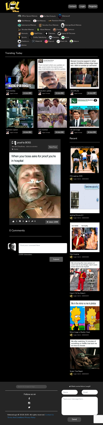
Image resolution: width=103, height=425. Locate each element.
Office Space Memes (29, 16)
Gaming (56, 37)
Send (74, 419)
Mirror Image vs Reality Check (80, 332)
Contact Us (49, 415)
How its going (74, 254)
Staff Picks (38, 33)
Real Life (63, 41)
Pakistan (52, 33)
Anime (23, 45)
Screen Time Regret (76, 371)
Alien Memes (45, 29)
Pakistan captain (12, 130)
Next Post (53, 147)
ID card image (75, 130)
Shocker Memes (27, 29)
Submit (56, 259)
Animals (24, 33)
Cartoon (71, 29)
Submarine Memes (28, 25)
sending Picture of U (76, 215)
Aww (67, 37)
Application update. (45, 91)
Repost (51, 41)
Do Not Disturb (50, 16)
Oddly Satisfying (39, 37)
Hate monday (10, 91)
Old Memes (26, 21)
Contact (72, 6)
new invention (43, 130)
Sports (24, 37)
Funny (59, 29)
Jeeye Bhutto (75, 91)
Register (93, 6)
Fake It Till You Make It (77, 293)
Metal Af (38, 41)
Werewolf (66, 16)
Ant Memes (41, 21)
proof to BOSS (24, 142)
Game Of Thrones (68, 33)
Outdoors (25, 41)
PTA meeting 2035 (76, 176)
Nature (76, 41)
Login (82, 6)
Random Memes (58, 20)
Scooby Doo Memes (50, 25)
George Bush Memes (73, 25)
